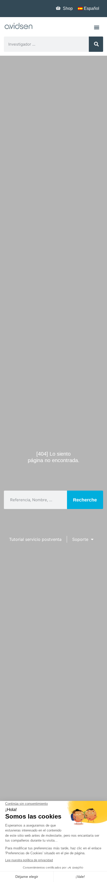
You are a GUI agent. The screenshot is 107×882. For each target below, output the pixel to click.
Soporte (80, 539)
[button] (96, 27)
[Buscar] (96, 44)
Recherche (85, 500)
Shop (68, 8)
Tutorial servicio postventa (35, 539)
